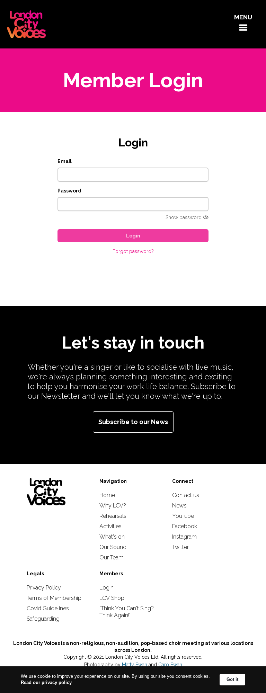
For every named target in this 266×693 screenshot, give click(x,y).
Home (107, 495)
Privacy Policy (44, 587)
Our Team (111, 557)
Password (69, 191)
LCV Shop (111, 598)
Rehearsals (112, 516)
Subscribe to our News (133, 421)
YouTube (183, 516)
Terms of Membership (54, 598)
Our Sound (112, 547)
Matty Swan (134, 664)
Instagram (184, 536)
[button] (243, 24)
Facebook (184, 526)
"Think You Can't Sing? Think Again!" (126, 612)
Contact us (185, 495)
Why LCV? (112, 505)
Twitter (180, 547)
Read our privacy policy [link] (46, 682)
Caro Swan (170, 664)
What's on (112, 536)
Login (106, 587)
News (179, 505)
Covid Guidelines (48, 608)
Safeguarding (43, 618)
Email (64, 161)
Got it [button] (232, 679)
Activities (110, 526)
